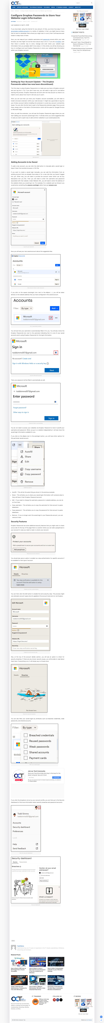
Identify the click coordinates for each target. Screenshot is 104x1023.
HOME (13, 7)
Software (17, 10)
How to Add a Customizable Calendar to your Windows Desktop (55, 970)
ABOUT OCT (78, 7)
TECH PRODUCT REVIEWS (36, 7)
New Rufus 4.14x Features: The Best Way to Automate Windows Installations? (55, 988)
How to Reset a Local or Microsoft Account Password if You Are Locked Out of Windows (37, 970)
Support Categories (22, 7)
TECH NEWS (47, 7)
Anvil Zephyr (89, 1020)
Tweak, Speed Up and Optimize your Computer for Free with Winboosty (19, 988)
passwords (46, 39)
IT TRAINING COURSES (61, 7)
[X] (60, 999)
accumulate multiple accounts (20, 31)
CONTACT (71, 7)
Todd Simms (19, 21)
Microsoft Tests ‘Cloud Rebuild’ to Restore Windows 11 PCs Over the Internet (81, 44)
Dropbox (58, 41)
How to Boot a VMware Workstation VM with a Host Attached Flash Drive (37, 988)
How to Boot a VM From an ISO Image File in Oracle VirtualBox (18, 970)
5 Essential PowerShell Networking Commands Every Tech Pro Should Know (81, 37)
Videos (13, 940)
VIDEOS (53, 7)
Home (12, 10)
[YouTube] (54, 999)
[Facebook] (57, 999)
